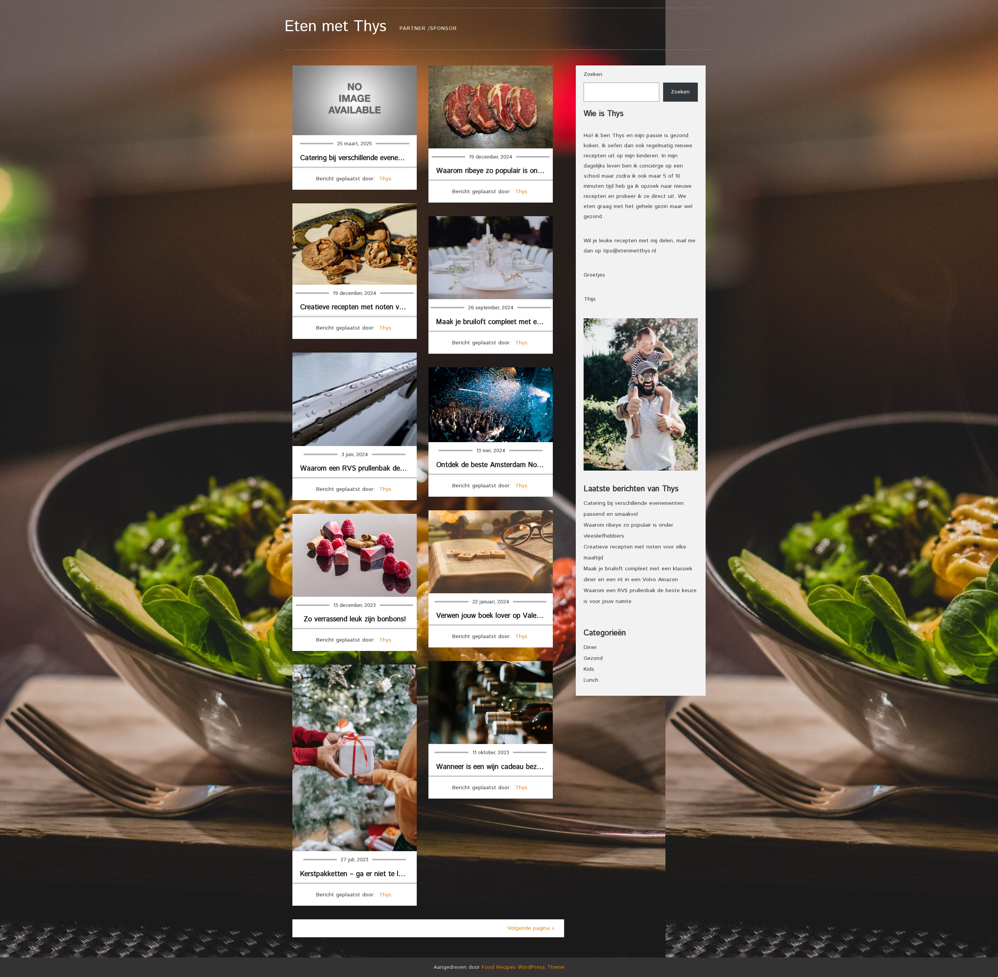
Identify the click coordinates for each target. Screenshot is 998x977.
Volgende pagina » (531, 928)
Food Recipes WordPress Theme (523, 967)
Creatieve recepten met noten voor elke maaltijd (358, 307)
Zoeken (593, 74)
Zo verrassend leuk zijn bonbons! (355, 619)
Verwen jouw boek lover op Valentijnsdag (494, 616)
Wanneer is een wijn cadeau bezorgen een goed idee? (494, 767)
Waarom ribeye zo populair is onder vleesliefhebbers (494, 171)
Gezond (593, 658)
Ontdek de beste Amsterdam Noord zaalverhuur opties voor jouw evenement (494, 465)
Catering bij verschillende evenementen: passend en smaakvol (358, 158)
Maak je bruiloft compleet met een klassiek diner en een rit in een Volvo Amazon (494, 322)
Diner (590, 647)
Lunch (591, 680)
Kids (589, 669)
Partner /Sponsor (428, 28)
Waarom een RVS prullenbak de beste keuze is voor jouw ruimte (358, 469)
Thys (385, 179)
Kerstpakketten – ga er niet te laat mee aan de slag (358, 874)
